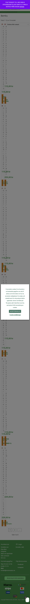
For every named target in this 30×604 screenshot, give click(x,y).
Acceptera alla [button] (15, 311)
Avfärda (22, 6)
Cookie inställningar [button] (15, 315)
